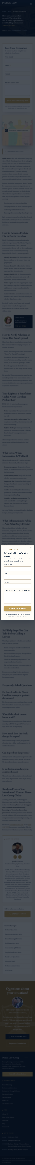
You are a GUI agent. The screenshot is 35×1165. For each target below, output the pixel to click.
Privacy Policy (11, 616)
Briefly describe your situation (17, 590)
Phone (7, 582)
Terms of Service (20, 616)
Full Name (8, 565)
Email (7, 573)
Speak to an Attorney (17, 608)
